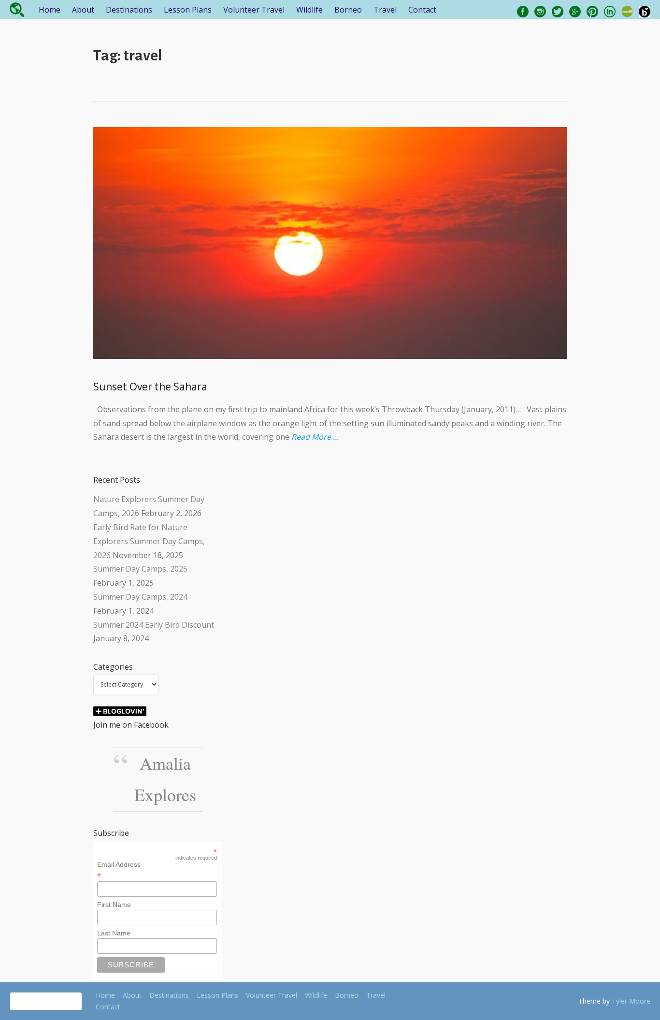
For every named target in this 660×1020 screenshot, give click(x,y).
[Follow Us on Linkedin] (610, 10)
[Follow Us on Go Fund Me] (627, 10)
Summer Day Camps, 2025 (140, 568)
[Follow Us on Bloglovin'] (644, 10)
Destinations (129, 9)
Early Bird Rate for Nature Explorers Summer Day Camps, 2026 (149, 541)
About (83, 9)
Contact (422, 9)
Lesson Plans (188, 9)
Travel (385, 9)
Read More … (315, 436)
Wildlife (309, 9)
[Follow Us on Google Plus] (575, 10)
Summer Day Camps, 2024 (140, 596)
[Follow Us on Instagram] (540, 10)
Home (49, 9)
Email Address (119, 870)
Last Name (113, 933)
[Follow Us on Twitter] (557, 10)
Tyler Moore (631, 1001)
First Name (114, 904)
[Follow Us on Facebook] (523, 10)
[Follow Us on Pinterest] (592, 10)
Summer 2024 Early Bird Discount (153, 624)
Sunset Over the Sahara (150, 386)
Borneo (348, 9)
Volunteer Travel (254, 9)
